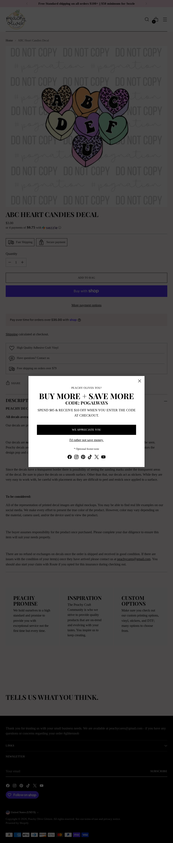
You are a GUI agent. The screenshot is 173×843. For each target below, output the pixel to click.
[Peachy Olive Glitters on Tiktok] (89, 457)
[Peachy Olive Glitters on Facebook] (69, 457)
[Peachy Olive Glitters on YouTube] (103, 457)
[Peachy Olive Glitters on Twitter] (96, 457)
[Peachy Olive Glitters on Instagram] (76, 457)
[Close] (139, 381)
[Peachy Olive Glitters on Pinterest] (83, 457)
